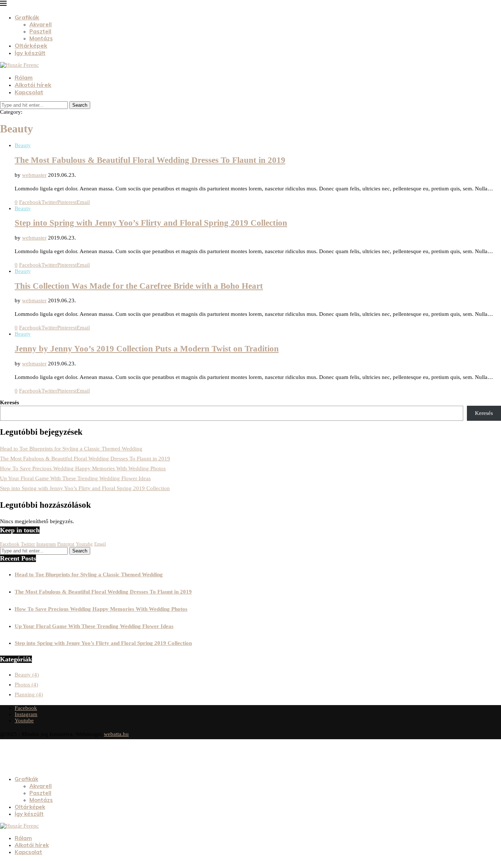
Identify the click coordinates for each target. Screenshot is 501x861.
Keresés (9, 402)
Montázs (41, 38)
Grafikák (27, 17)
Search (79, 105)
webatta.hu (116, 734)
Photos (26, 684)
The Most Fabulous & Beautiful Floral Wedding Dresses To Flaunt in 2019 (150, 160)
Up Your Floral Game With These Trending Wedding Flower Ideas (75, 478)
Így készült (30, 52)
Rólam (24, 77)
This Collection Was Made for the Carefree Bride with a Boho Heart (139, 286)
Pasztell (40, 31)
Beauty (27, 675)
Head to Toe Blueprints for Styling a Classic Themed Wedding (71, 449)
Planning (29, 694)
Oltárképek (31, 45)
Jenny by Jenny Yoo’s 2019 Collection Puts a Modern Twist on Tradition (147, 348)
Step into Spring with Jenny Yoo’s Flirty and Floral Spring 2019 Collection (151, 222)
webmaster (34, 175)
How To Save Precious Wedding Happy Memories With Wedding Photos (83, 468)
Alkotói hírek (33, 84)
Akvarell (40, 24)
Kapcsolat (29, 92)
